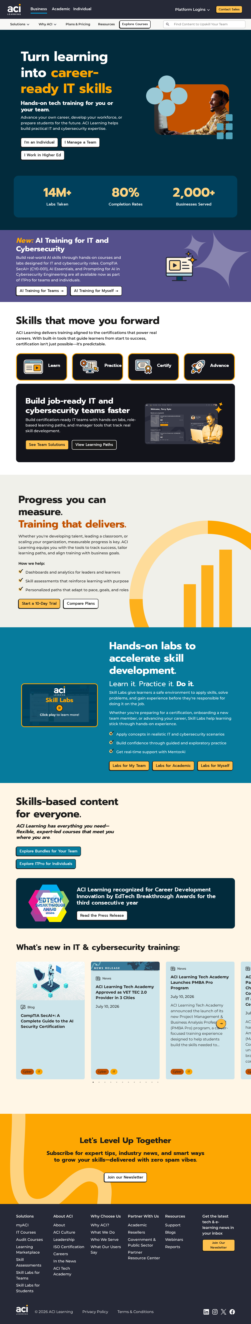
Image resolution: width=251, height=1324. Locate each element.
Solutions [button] (17, 24)
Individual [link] (82, 9)
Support (173, 1225)
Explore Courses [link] (135, 24)
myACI (22, 1225)
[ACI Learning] (14, 9)
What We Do (103, 1232)
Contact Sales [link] (229, 9)
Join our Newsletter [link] (125, 1177)
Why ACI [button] (45, 24)
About (59, 1225)
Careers (60, 1253)
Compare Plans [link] (81, 603)
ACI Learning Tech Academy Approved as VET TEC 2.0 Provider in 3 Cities (125, 992)
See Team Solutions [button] (47, 444)
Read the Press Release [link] (102, 915)
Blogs (170, 1232)
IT (39, 1071)
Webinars (174, 1239)
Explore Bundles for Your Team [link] (48, 851)
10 (146, 1082)
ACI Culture (64, 1232)
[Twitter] (223, 1312)
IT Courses (26, 1232)
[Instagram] (215, 1312)
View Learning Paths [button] (94, 444)
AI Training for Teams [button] (39, 291)
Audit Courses (29, 1239)
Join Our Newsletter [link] (218, 1245)
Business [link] (39, 9)
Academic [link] (61, 9)
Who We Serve (105, 1239)
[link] (59, 705)
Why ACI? (100, 1225)
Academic (137, 1225)
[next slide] (221, 1023)
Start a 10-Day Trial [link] (39, 603)
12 (158, 1082)
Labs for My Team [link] (129, 765)
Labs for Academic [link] (173, 765)
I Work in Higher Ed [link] (42, 155)
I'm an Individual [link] (39, 142)
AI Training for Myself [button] (94, 291)
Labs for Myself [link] (215, 765)
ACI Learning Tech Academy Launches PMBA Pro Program (200, 982)
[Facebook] (232, 1312)
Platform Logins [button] (190, 9)
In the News (64, 1261)
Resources (106, 24)
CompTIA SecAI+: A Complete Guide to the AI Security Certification (47, 1021)
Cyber (27, 1071)
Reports (172, 1246)
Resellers (136, 1232)
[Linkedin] (206, 1312)
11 (152, 1082)
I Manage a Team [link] (80, 142)
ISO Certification (68, 1246)
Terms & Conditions (135, 1311)
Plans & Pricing (78, 24)
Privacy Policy (95, 1311)
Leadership (64, 1239)
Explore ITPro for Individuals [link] (46, 864)
